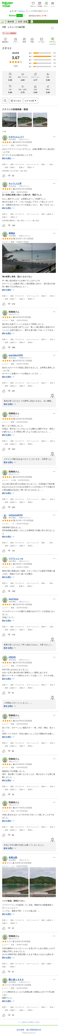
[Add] (52, 28)
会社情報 (20, 1030)
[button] (9, 120)
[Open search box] (5, 101)
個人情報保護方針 (33, 1030)
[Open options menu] (54, 136)
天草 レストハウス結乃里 (13, 27)
